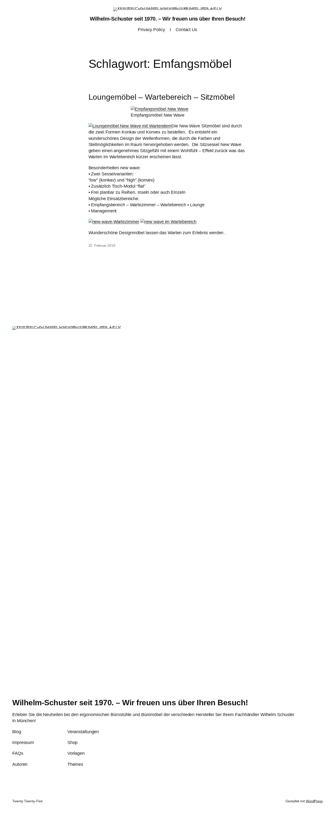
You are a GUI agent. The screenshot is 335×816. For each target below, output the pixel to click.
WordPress (314, 801)
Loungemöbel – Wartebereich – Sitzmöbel (162, 97)
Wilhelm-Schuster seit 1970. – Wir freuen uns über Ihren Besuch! (167, 19)
